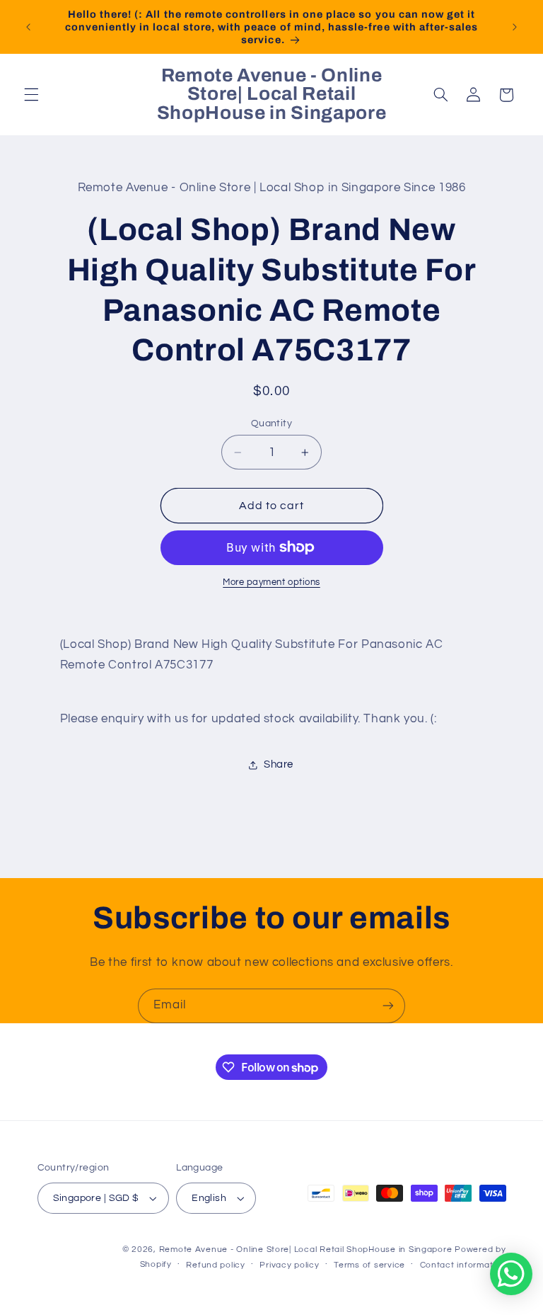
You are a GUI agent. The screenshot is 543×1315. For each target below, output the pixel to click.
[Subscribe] (388, 1006)
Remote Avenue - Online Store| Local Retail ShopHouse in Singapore (305, 1249)
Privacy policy (289, 1265)
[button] (31, 95)
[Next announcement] (514, 26)
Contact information (463, 1265)
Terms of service (369, 1265)
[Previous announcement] (28, 26)
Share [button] (278, 764)
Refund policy (215, 1265)
